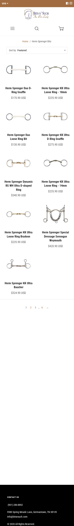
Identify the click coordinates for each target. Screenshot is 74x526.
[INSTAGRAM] (70, 3)
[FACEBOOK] (67, 3)
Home (25, 41)
